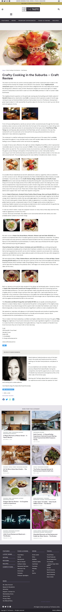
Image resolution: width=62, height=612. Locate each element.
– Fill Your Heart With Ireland (53, 564)
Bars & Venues (21, 561)
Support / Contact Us (9, 591)
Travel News (50, 554)
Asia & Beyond (51, 574)
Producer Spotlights (23, 575)
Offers (5, 557)
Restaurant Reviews (23, 566)
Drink (34, 551)
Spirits (34, 573)
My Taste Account (8, 584)
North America (51, 570)
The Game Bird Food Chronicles (22, 386)
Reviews (6, 560)
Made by (56, 610)
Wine (33, 557)
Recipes (56, 20)
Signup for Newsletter (9, 587)
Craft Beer (35, 564)
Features (5, 20)
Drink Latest (35, 554)
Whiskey (34, 568)
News (14, 20)
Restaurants (21, 559)
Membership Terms (8, 594)
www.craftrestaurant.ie (8, 342)
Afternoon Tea (21, 568)
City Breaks (50, 561)
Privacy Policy (6, 598)
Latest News (7, 554)
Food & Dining (44, 20)
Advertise (5, 589)
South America (51, 572)
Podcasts (20, 573)
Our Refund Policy (8, 601)
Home (3, 70)
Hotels (19, 557)
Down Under (50, 577)
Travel (49, 551)
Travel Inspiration (51, 559)
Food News (21, 554)
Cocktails (34, 566)
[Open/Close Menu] (11, 14)
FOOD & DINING (23, 551)
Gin (33, 571)
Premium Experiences (27, 20)
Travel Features (51, 557)
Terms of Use (6, 596)
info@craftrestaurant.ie (10, 338)
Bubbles (34, 559)
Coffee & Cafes (22, 564)
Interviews (20, 571)
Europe (49, 567)
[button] (58, 9)
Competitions (8, 567)
